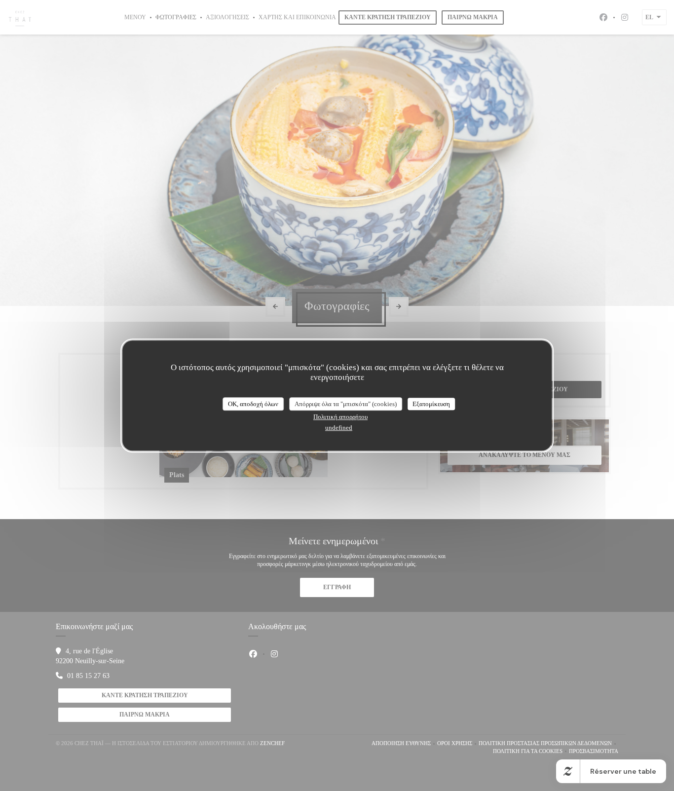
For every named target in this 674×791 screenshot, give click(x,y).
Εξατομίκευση (431, 404)
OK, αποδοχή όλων (253, 404)
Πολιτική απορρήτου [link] (340, 416)
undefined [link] (338, 427)
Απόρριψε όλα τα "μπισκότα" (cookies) (346, 404)
